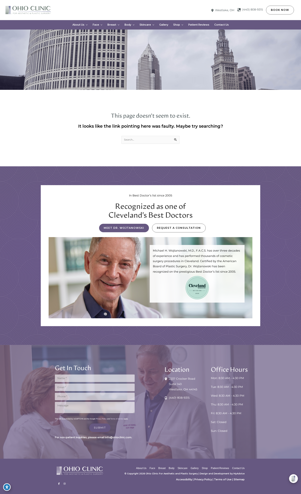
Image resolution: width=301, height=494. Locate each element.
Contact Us (238, 468)
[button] (280, 10)
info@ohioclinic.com (118, 437)
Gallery (195, 468)
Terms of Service (116, 418)
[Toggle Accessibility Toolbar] (7, 487)
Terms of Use (223, 479)
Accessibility (184, 479)
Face (152, 468)
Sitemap (239, 479)
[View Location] (213, 10)
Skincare (182, 468)
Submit (100, 427)
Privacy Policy (101, 418)
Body (171, 468)
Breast (162, 468)
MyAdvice (239, 473)
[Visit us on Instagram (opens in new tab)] (64, 483)
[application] (86, 25)
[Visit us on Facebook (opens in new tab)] (58, 483)
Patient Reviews (220, 468)
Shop (205, 468)
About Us (141, 468)
